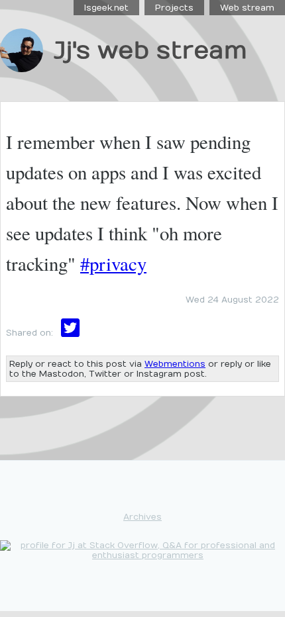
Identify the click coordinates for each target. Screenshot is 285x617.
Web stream (247, 8)
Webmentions (174, 364)
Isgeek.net (106, 8)
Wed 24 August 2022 (232, 300)
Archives (142, 517)
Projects (174, 8)
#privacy (113, 263)
